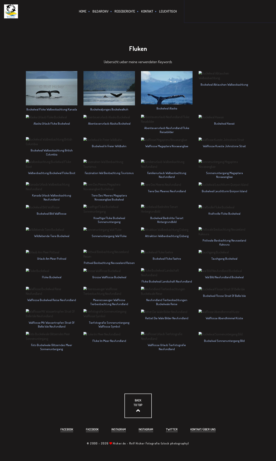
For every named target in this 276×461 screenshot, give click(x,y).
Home (83, 11)
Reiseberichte (125, 11)
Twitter (172, 429)
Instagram (118, 429)
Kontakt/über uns (203, 429)
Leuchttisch (168, 11)
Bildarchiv (101, 11)
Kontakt (147, 11)
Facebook (66, 429)
